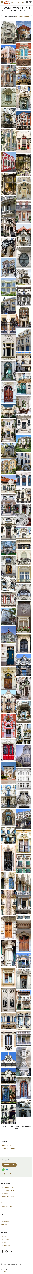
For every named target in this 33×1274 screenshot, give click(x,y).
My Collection (5, 1221)
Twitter (11, 1251)
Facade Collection (17, 2)
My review (4, 1224)
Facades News (5, 1199)
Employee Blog (5, 1239)
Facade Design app (6, 1206)
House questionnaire (7, 1218)
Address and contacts (7, 1242)
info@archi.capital (7, 1174)
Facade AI (4, 1203)
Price (2, 1151)
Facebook (2, 1251)
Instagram (6, 1251)
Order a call (9, 1165)
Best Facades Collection (8, 1187)
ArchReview (4, 1193)
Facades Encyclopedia (7, 1196)
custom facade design (22, 16)
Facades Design (6, 1145)
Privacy (3, 1271)
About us (3, 1236)
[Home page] (7, 2)
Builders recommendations (9, 1148)
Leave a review (5, 1245)
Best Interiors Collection (8, 1190)
